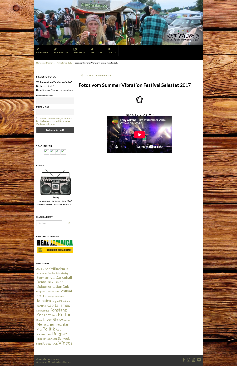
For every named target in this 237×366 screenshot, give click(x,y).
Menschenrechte (52, 324)
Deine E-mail (42, 106)
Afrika (40, 269)
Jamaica (43, 300)
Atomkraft (41, 273)
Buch (52, 278)
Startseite (40, 63)
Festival (65, 291)
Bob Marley (61, 273)
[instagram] (52, 151)
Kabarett (67, 301)
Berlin (51, 273)
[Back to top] (230, 359)
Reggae (59, 333)
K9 (60, 301)
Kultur (64, 314)
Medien (67, 320)
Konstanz (58, 309)
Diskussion (55, 282)
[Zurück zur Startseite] (118, 22)
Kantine (41, 305)
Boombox (42, 277)
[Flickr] (63, 151)
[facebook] (184, 359)
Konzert (43, 314)
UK (56, 343)
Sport (39, 343)
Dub (66, 286)
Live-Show (53, 319)
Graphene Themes (62, 362)
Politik (48, 328)
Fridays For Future (56, 297)
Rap (58, 329)
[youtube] (193, 359)
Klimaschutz (42, 310)
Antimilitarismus (56, 269)
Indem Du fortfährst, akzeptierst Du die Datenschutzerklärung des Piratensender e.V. (54, 121)
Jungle (55, 301)
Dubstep (49, 292)
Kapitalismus (58, 305)
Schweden (52, 338)
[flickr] (199, 359)
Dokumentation (49, 286)
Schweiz (64, 338)
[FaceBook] (46, 151)
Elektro (56, 292)
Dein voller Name (44, 95)
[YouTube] (57, 151)
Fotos (42, 295)
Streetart (48, 343)
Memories (50, 63)
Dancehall (63, 277)
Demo (41, 282)
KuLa (54, 315)
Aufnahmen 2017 (64, 63)
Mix (39, 329)
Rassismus (44, 334)
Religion (41, 338)
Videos (65, 343)
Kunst (39, 320)
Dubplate (40, 291)
